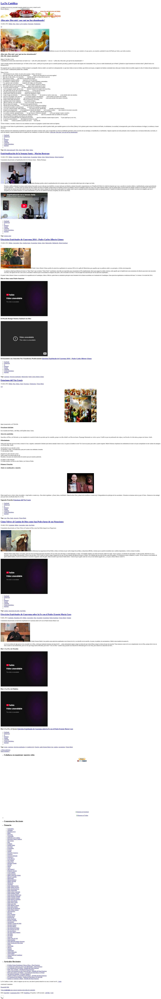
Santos (9, 944)
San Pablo (10, 934)
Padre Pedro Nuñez (12, 907)
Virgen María (40, 384)
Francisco (9, 854)
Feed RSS (6, 993)
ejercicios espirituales (15, 376)
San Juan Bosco (11, 931)
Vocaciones (10, 958)
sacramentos (62, 747)
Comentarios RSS (15, 993)
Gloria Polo (10, 862)
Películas (9, 913)
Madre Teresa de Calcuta (14, 875)
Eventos (9, 849)
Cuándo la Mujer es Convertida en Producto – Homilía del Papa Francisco (27, 975)
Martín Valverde (11, 881)
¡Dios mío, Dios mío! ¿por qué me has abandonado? (23, 20)
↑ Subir (59, 981)
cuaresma (6, 376)
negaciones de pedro (14, 611)
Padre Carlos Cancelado (13, 892)
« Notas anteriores (5, 750)
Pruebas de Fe (11, 916)
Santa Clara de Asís (12, 938)
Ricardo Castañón (12, 920)
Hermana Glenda (11, 863)
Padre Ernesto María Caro (14, 895)
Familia (9, 851)
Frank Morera (11, 859)
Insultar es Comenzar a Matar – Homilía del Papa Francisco (23, 978)
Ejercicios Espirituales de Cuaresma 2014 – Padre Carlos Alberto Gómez (32, 239)
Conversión (16, 157)
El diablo (9, 843)
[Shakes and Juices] (31, 17)
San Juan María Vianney (13, 932)
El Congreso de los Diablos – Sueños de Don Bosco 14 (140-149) (24, 977)
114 (2, 386)
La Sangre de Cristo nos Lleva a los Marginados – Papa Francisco (24, 966)
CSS (52, 993)
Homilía (9, 865)
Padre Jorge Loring (12, 902)
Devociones (10, 840)
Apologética (10, 828)
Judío (23, 150)
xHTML (47, 993)
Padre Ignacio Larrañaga (13, 899)
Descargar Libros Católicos (14, 839)
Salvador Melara (11, 926)
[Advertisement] (82, 773)
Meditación (55, 243)
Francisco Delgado (12, 856)
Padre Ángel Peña (12, 890)
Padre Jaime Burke (12, 901)
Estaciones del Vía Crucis (12, 380)
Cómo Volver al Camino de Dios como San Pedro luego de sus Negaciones (32, 522)
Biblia (10, 24)
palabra (56, 747)
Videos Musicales (12, 952)
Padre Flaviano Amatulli (13, 896)
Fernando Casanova (12, 853)
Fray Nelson (10, 860)
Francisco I (10, 857)
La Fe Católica (9, 3)
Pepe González (11, 914)
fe (25, 747)
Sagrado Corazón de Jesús (14, 923)
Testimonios (37, 24)
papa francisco (11, 911)
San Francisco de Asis (13, 929)
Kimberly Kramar (12, 871)
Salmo (31, 150)
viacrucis (16, 518)
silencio (9, 947)
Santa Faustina (11, 940)
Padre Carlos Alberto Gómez (36, 376)
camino (6, 611)
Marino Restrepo (49, 157)
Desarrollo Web (5, 987)
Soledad (9, 949)
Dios (14, 24)
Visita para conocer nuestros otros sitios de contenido (18, 990)
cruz (5, 518)
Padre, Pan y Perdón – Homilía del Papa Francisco (20, 969)
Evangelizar (34, 157)
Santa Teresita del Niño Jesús (15, 943)
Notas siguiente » (5, 751)
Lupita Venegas (11, 874)
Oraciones (30, 24)
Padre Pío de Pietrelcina (13, 908)
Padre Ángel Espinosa (13, 889)
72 (1, 26)
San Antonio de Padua (13, 928)
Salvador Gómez (11, 925)
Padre (27, 150)
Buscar (2, 9)
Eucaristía (39, 618)
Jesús (17, 24)
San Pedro (31, 525)
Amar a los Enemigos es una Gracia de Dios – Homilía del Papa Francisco (27, 971)
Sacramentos (10, 922)
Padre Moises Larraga (13, 905)
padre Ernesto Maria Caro (46, 747)
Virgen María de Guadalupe (14, 955)
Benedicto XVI (18, 618)
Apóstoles (11, 525)
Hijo (17, 150)
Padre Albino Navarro (13, 887)
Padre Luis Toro (11, 904)
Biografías (10, 834)
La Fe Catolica (23, 24)
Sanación (9, 937)
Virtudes (69, 618)
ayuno (5, 747)
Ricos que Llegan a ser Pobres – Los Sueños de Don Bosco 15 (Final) (25, 972)
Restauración (10, 917)
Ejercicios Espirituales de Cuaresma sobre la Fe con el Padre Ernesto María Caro (36, 614)
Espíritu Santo (26, 157)
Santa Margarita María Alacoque (16, 941)
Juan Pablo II (10, 869)
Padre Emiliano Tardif (13, 893)
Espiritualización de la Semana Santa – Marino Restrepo (25, 153)
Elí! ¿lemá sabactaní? (9, 150)
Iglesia (39, 157)
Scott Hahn (10, 946)
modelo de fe (30, 747)
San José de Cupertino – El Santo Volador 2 (19, 974)
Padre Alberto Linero (13, 886)
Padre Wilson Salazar (13, 910)
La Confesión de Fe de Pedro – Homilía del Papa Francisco (23, 968)
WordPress (27, 993)
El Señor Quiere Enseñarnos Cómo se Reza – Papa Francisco (23, 965)
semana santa (7, 236)
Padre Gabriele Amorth (13, 898)
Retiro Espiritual (59, 157)
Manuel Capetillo (12, 877)
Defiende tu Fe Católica (13, 837)
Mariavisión (48, 243)
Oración (37, 747)
